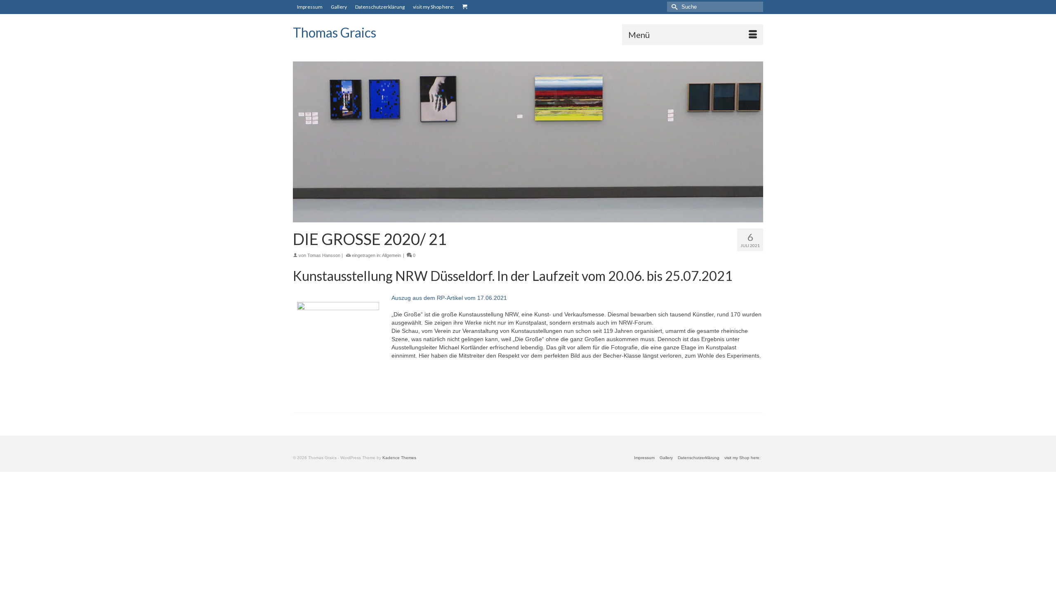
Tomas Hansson (323, 255)
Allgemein (391, 255)
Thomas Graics (334, 32)
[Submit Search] (673, 7)
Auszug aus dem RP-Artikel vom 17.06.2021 (449, 298)
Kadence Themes (399, 457)
